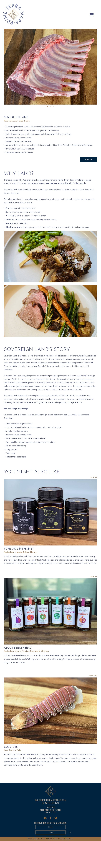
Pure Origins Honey (19, 549)
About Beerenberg (18, 648)
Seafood (93, 675)
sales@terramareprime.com (50, 800)
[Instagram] (45, 818)
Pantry (93, 477)
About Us (51, 813)
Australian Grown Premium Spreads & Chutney (26, 651)
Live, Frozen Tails (12, 750)
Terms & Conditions (66, 839)
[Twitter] (55, 818)
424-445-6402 (52, 803)
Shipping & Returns (50, 810)
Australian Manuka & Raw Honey (20, 552)
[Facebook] (50, 818)
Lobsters (11, 747)
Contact (50, 808)
